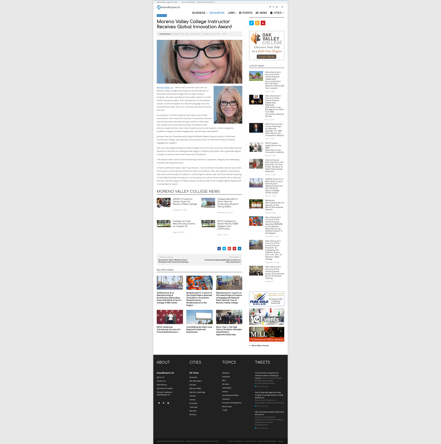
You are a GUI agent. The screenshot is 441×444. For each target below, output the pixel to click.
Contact (280, 441)
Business (226, 373)
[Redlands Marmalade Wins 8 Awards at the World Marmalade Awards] (256, 204)
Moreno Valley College (211, 34)
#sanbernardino (261, 422)
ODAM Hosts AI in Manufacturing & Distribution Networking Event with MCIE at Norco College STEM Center (169, 298)
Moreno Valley (195, 34)
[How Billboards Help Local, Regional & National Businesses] (199, 317)
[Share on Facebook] (219, 248)
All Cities (194, 373)
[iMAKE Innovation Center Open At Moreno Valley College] (164, 203)
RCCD (224, 34)
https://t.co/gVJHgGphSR (265, 417)
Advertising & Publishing (206, 2)
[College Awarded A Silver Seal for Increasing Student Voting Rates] (208, 203)
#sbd (270, 422)
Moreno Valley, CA (165, 87)
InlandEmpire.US (165, 373)
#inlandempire (261, 380)
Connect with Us (251, 441)
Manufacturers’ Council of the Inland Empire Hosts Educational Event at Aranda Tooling (274, 272)
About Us (160, 377)
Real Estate (227, 406)
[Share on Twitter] (224, 248)
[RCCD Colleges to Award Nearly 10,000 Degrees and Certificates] (208, 223)
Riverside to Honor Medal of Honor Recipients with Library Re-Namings (173, 261)
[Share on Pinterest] (234, 248)
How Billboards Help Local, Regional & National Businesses (199, 329)
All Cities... (193, 414)
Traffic (224, 410)
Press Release (165, 34)
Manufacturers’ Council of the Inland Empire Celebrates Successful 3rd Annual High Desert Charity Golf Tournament (274, 80)
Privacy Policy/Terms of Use (208, 441)
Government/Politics (230, 395)
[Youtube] (276, 7)
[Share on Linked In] (239, 248)
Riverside (193, 377)
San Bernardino (195, 381)
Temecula (193, 407)
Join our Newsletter (189, 2)
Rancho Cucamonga (197, 392)
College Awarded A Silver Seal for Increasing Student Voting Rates (228, 203)
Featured (226, 399)
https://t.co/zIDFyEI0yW (271, 378)
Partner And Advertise (235, 441)
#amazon (279, 419)
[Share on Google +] (229, 248)
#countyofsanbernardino (265, 383)
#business (271, 403)
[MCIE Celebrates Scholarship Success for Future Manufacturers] (170, 317)
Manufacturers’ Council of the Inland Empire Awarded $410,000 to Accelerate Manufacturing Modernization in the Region (199, 299)
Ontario (192, 396)
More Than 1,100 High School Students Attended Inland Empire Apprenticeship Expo (229, 331)
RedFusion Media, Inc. (177, 441)
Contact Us (161, 381)
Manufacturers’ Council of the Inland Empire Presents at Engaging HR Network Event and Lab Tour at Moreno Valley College (229, 298)
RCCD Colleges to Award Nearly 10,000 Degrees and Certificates (227, 225)
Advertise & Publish (165, 388)
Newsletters (162, 384)
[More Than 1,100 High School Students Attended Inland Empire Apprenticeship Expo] (229, 317)
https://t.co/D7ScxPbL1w (265, 400)
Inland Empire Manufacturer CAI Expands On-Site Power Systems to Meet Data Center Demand (274, 166)
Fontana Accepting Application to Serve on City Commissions (223, 261)
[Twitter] (270, 7)
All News (225, 384)
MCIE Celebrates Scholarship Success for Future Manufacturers (169, 329)
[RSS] (273, 7)
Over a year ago (262, 386)
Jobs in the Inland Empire (267, 441)
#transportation (261, 425)
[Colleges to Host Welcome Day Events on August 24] (164, 223)
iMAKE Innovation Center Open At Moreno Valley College (185, 201)
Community (226, 388)
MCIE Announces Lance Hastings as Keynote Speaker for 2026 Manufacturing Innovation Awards (274, 130)
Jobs (224, 380)
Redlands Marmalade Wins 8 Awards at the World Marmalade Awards (274, 205)
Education (160, 15)
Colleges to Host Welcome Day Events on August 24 (184, 223)
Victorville (193, 403)
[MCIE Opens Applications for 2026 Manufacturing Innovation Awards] (256, 147)
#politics (270, 380)
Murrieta (192, 411)
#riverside (280, 403)
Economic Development (231, 403)
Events (225, 391)
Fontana (192, 384)
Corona (192, 399)
